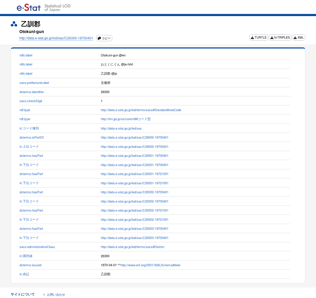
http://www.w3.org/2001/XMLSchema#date (150, 265)
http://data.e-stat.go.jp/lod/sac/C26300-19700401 (56, 37)
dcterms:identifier (32, 91)
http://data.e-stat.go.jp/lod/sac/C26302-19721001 (135, 210)
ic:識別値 (26, 255)
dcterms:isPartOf (32, 137)
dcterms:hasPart (31, 155)
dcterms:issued (30, 265)
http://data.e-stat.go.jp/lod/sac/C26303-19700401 (135, 228)
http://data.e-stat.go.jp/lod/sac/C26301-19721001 (135, 173)
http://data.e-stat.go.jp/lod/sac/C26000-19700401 (135, 137)
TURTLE (260, 37)
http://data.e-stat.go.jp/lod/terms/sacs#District (132, 246)
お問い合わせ (56, 294)
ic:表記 (24, 274)
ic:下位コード (29, 164)
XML (300, 37)
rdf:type (25, 109)
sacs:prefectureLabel (34, 82)
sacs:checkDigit (31, 100)
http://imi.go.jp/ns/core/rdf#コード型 (126, 118)
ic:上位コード (29, 146)
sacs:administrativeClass (37, 246)
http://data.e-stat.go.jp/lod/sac (121, 128)
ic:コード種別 (29, 128)
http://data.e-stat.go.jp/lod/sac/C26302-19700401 (135, 192)
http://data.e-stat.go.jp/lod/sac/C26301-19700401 (135, 155)
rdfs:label (26, 55)
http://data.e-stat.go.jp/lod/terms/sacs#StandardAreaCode (141, 109)
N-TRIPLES (281, 37)
